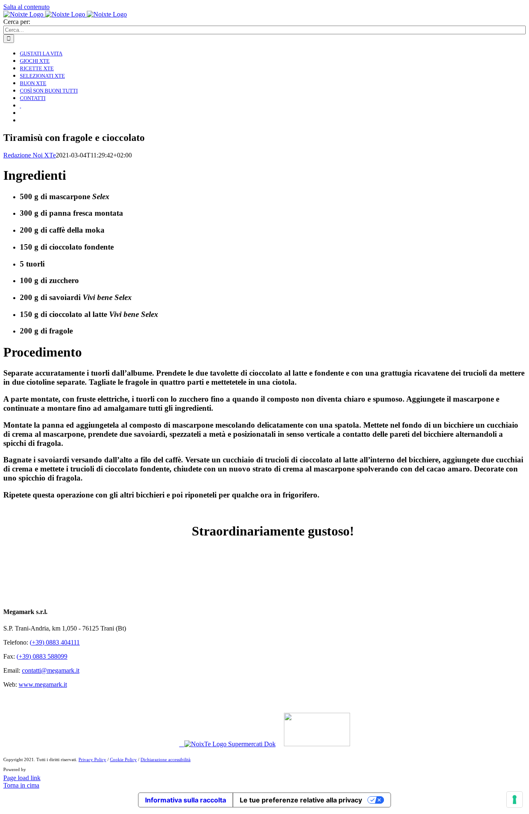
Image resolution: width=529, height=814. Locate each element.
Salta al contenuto (26, 6)
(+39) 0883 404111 (55, 642)
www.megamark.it (43, 684)
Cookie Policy (123, 759)
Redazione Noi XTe (29, 155)
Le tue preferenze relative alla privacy (301, 800)
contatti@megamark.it (50, 670)
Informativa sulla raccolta (185, 800)
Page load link (22, 777)
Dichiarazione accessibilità (166, 759)
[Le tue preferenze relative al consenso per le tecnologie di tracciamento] (514, 799)
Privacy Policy (92, 759)
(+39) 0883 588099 (42, 656)
